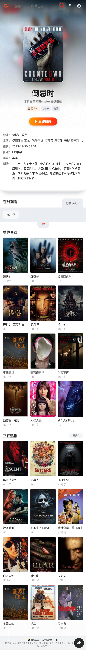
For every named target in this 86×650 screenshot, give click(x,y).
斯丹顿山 (36, 324)
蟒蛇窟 (34, 575)
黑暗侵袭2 (9, 480)
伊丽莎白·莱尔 (21, 140)
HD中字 (11, 214)
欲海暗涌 (8, 528)
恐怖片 (34, 108)
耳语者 (34, 276)
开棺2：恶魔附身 (13, 324)
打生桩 (62, 324)
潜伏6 (6, 276)
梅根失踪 (63, 480)
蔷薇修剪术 (37, 372)
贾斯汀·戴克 (19, 135)
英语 (15, 158)
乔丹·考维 (37, 140)
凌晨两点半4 (65, 276)
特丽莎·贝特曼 (54, 140)
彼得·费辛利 (71, 140)
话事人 (34, 480)
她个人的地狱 (66, 420)
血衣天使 (8, 575)
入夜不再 (63, 372)
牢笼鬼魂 (8, 372)
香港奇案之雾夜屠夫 (70, 528)
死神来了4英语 (39, 528)
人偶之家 (36, 420)
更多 (75, 435)
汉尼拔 (62, 575)
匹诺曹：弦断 (11, 420)
